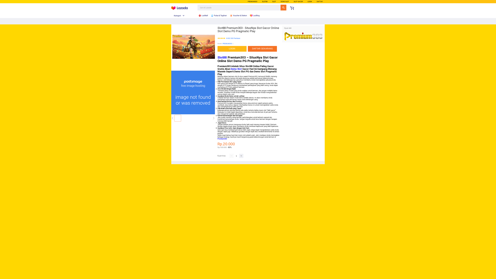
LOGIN (310, 1)
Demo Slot (236, 69)
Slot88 (222, 57)
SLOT (274, 1)
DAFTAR (320, 1)
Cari (283, 7)
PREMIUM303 (252, 1)
